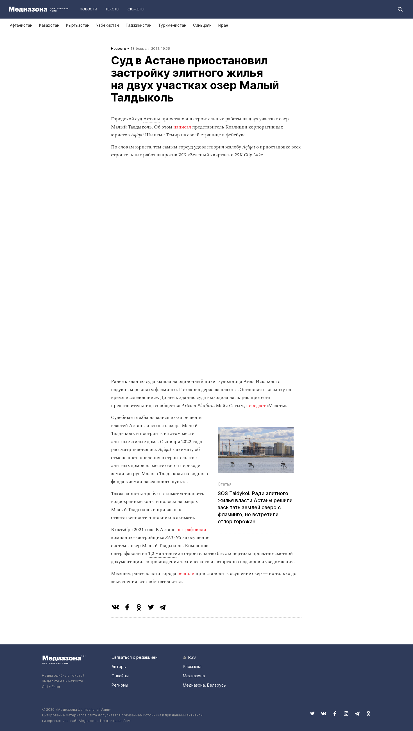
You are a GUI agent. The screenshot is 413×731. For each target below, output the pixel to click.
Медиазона (194, 675)
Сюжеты (136, 9)
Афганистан (21, 25)
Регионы (120, 685)
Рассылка (192, 666)
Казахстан (49, 25)
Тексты (112, 9)
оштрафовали (191, 529)
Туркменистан (172, 25)
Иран (223, 25)
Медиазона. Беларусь (204, 685)
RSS (191, 657)
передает (256, 405)
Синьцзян (202, 25)
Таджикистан (138, 25)
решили (185, 573)
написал (182, 127)
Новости (88, 9)
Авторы (119, 666)
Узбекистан (107, 25)
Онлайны (120, 675)
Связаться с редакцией (135, 657)
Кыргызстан (77, 25)
